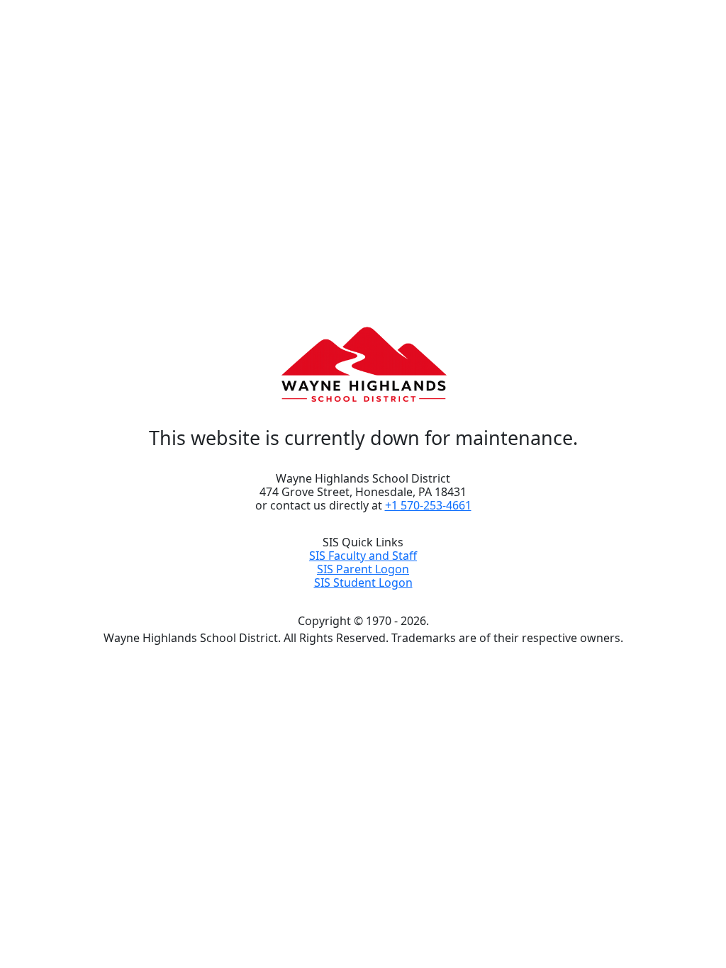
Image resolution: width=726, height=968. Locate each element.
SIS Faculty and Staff (363, 555)
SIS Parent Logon (363, 569)
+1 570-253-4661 (428, 505)
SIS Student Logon (363, 582)
